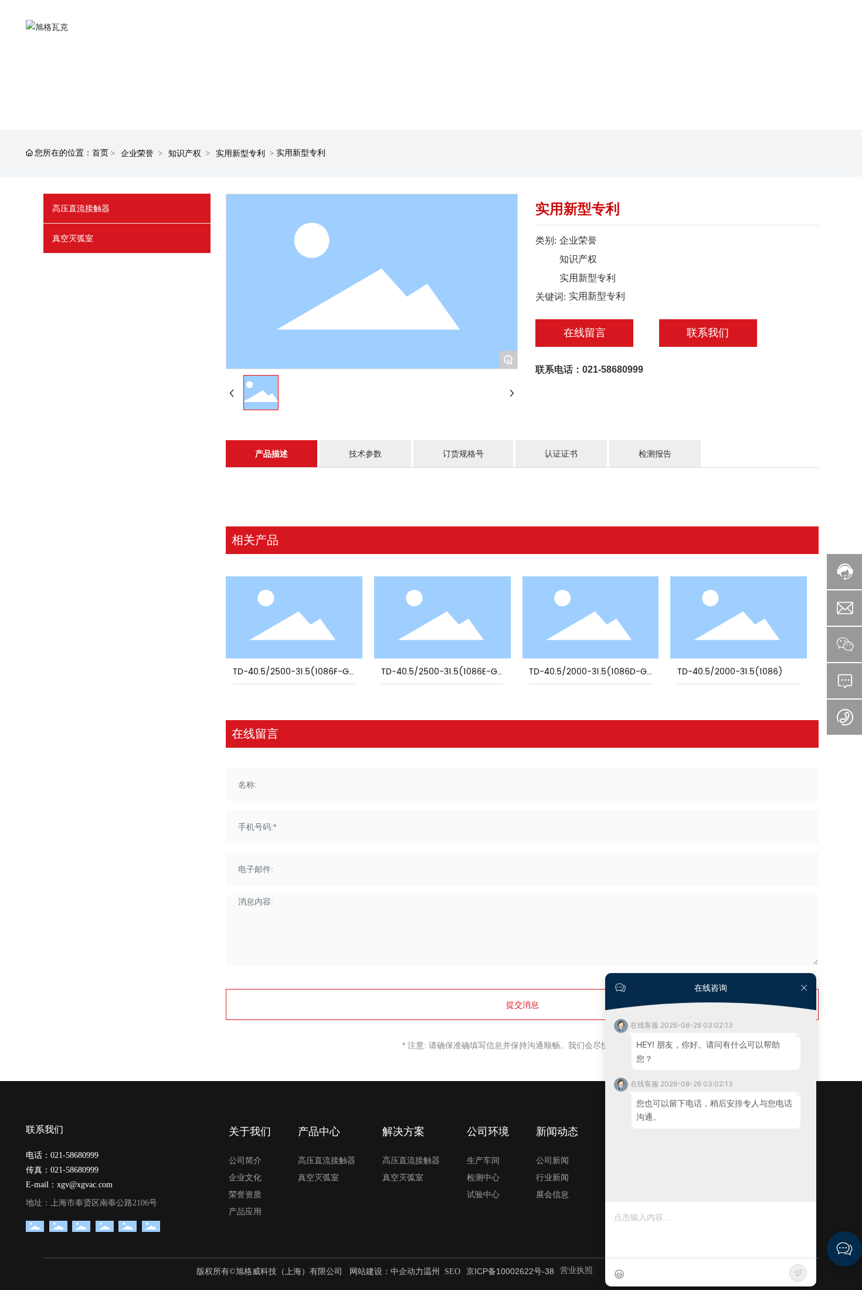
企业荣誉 (137, 153)
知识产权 (184, 153)
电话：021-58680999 (62, 1155)
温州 (431, 1271)
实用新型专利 (240, 153)
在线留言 (585, 332)
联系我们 (708, 332)
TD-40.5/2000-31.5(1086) (730, 671)
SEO (452, 1271)
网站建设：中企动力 (385, 1271)
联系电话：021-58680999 (589, 369)
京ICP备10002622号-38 (510, 1271)
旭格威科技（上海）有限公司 (289, 1271)
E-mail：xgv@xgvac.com (69, 1184)
